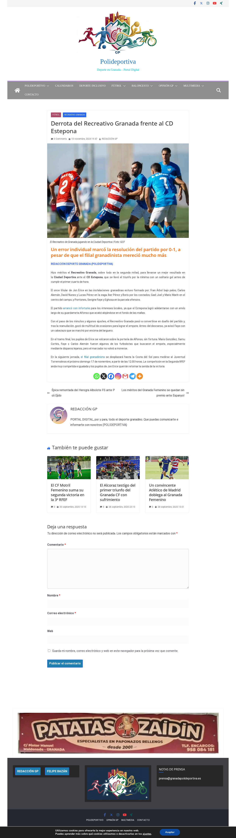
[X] (103, 376)
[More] (139, 376)
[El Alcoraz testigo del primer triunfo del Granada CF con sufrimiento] (118, 458)
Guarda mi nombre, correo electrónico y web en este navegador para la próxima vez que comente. (115, 651)
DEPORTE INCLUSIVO (92, 85)
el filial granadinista (93, 356)
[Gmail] (125, 376)
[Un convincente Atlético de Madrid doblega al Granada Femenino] (167, 458)
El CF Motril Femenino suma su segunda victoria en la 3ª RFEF (67, 492)
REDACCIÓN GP (109, 139)
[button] (47, 85)
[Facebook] (111, 376)
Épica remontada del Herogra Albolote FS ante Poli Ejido (83, 392)
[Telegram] (132, 376)
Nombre (53, 595)
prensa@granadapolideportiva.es (180, 778)
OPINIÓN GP (166, 85)
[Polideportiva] (17, 90)
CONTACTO (32, 94)
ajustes (147, 834)
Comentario (56, 544)
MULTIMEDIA (191, 85)
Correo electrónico (61, 613)
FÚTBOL (117, 85)
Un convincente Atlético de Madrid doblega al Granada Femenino (165, 492)
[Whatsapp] (96, 376)
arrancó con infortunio (76, 308)
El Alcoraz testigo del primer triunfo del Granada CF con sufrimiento (117, 492)
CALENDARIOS (64, 85)
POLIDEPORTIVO (35, 85)
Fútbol (56, 115)
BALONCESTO (140, 85)
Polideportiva (118, 61)
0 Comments (60, 139)
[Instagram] (118, 376)
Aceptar (169, 832)
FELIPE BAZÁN (57, 771)
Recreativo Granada (74, 115)
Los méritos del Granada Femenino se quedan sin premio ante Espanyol (153, 392)
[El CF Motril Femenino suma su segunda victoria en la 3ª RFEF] (69, 458)
